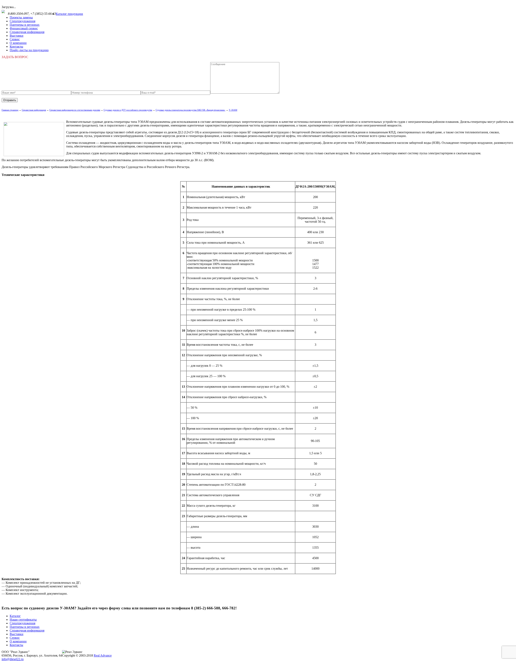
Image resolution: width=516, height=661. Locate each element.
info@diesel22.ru (13, 659)
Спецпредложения (22, 21)
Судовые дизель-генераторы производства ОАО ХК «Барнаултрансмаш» (190, 110)
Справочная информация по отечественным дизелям (74, 110)
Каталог (15, 616)
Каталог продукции (69, 14)
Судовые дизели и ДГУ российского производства (128, 110)
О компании (18, 43)
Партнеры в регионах (25, 24)
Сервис (15, 39)
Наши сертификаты (23, 619)
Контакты (16, 46)
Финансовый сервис (24, 28)
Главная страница (10, 110)
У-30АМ (233, 110)
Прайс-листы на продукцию (29, 50)
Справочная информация (27, 32)
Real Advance (103, 655)
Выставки (16, 35)
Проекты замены (21, 17)
